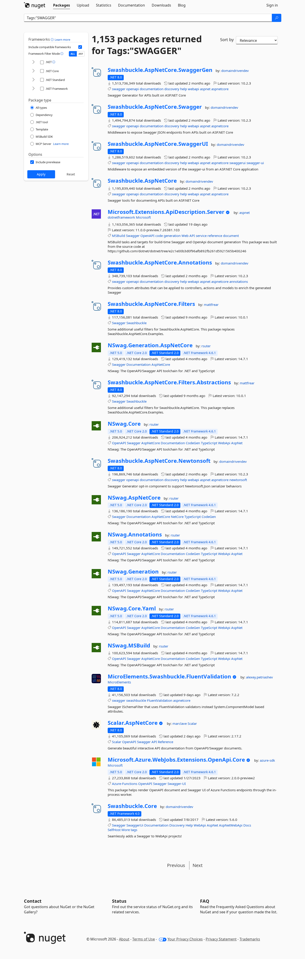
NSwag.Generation (133, 571)
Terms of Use (143, 939)
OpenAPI (147, 235)
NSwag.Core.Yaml (132, 608)
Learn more (62, 40)
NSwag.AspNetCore (134, 497)
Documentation (138, 364)
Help (189, 825)
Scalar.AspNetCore (133, 722)
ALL (73, 53)
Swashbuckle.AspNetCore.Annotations (160, 262)
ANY (81, 53)
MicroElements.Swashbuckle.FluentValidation (169, 676)
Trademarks (250, 939)
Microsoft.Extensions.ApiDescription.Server (166, 211)
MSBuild (118, 235)
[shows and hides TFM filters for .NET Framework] (33, 88)
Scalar (192, 723)
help (183, 89)
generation (172, 235)
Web (185, 235)
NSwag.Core (124, 423)
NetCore (177, 516)
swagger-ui (255, 163)
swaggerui (237, 163)
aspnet (205, 89)
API (192, 235)
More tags (129, 829)
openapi (132, 89)
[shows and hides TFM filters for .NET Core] (33, 71)
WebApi (224, 443)
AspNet (236, 443)
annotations (238, 281)
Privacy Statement (221, 939)
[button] (53, 39)
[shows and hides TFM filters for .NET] (33, 62)
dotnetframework (122, 217)
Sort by (227, 39)
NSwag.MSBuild (129, 645)
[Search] (276, 18)
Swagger (133, 235)
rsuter (206, 346)
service (201, 235)
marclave (180, 723)
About (124, 939)
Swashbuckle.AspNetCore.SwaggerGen (160, 69)
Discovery (177, 825)
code (159, 235)
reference (214, 235)
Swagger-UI (177, 783)
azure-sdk (267, 760)
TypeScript (209, 443)
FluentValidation (159, 700)
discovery (171, 89)
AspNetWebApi (230, 825)
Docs (247, 825)
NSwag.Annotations (135, 534)
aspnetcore (219, 89)
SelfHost (114, 829)
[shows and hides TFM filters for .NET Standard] (33, 80)
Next (198, 865)
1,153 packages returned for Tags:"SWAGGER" (147, 45)
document (231, 235)
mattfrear (211, 304)
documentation (151, 89)
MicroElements (119, 682)
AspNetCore (160, 364)
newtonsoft (238, 479)
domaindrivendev (235, 70)
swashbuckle (136, 700)
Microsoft (143, 217)
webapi (193, 89)
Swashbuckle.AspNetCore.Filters (151, 303)
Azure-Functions (124, 783)
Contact (33, 901)
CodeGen (193, 443)
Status (119, 901)
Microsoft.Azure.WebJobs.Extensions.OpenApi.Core (176, 759)
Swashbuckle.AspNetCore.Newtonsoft (159, 460)
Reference (165, 741)
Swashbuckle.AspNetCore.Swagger (155, 106)
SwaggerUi (134, 825)
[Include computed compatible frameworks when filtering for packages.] (80, 47)
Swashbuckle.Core (132, 805)
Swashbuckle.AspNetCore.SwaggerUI (158, 143)
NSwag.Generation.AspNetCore (150, 345)
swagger (118, 89)
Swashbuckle (136, 323)
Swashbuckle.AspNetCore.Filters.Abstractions (169, 382)
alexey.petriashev (259, 677)
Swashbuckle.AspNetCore (142, 180)
